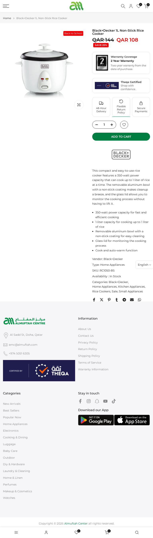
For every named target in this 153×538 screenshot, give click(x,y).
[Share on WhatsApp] (139, 300)
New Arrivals (12, 404)
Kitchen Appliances (131, 286)
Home (7, 18)
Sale (115, 291)
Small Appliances (131, 291)
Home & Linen (13, 478)
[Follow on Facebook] (80, 401)
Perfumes (10, 484)
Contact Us (86, 336)
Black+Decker (113, 259)
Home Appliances (112, 265)
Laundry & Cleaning (16, 471)
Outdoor (9, 457)
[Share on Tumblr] (117, 300)
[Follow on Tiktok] (114, 401)
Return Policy (87, 349)
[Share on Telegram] (124, 300)
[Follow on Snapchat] (97, 401)
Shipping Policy (89, 356)
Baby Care (10, 451)
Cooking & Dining (15, 437)
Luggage (9, 444)
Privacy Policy (88, 342)
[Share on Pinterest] (109, 300)
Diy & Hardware (14, 464)
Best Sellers (11, 410)
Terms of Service (89, 362)
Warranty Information (93, 369)
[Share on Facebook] (94, 300)
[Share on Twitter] (101, 300)
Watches (9, 498)
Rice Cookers (101, 291)
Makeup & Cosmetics (17, 491)
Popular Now (12, 417)
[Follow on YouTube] (105, 401)
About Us (84, 329)
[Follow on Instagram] (88, 401)
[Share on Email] (132, 300)
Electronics (11, 430)
